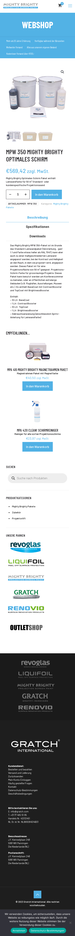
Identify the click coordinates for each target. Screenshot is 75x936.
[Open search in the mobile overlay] (37, 478)
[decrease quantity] (10, 194)
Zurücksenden (15, 776)
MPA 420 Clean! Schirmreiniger (37, 430)
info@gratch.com (20, 811)
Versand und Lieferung (19, 772)
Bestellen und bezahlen (20, 769)
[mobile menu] (70, 5)
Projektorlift (19, 518)
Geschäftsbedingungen (20, 793)
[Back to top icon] (37, 894)
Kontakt (12, 786)
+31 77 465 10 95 (19, 814)
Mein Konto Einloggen (19, 779)
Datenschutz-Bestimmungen (23, 790)
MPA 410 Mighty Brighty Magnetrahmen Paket (37, 369)
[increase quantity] (25, 194)
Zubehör (16, 512)
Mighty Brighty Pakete (23, 506)
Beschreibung (37, 217)
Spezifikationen (37, 227)
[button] (62, 72)
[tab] (37, 217)
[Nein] (70, 923)
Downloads (37, 236)
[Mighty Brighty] (20, 5)
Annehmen (19, 930)
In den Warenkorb (46, 194)
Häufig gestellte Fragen (20, 783)
